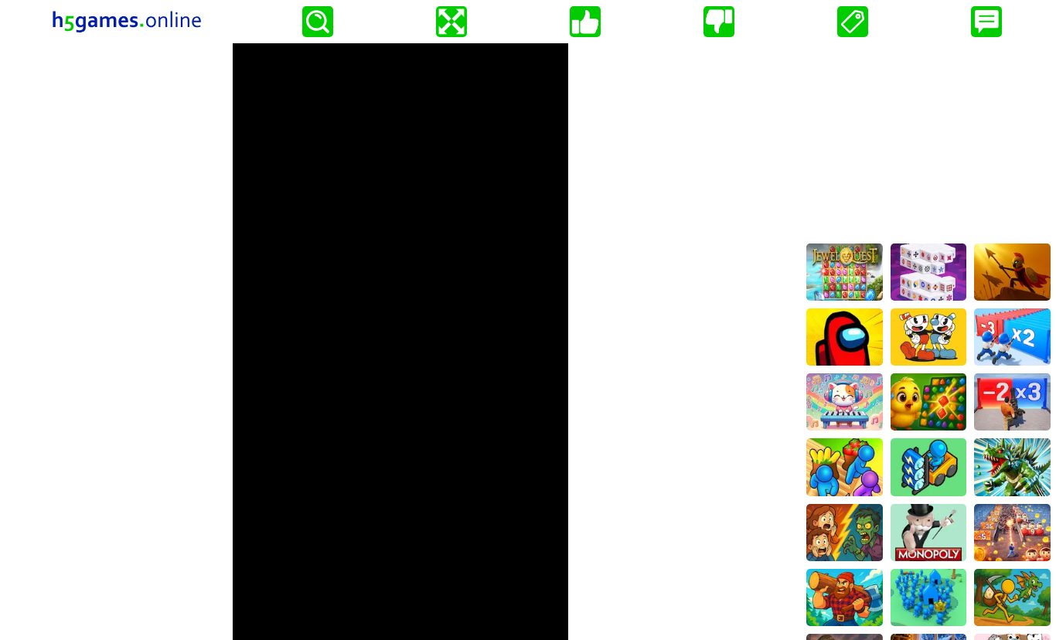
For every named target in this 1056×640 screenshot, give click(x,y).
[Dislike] (718, 21)
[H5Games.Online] (126, 21)
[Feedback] (986, 21)
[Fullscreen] (451, 21)
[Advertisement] (928, 140)
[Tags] (852, 21)
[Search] (317, 21)
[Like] (585, 21)
